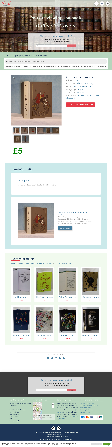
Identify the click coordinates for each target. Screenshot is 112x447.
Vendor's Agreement (87, 403)
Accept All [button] (106, 444)
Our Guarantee (85, 408)
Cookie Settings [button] (96, 444)
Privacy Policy (85, 412)
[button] (96, 3)
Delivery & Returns (87, 410)
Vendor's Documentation (89, 405)
